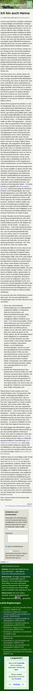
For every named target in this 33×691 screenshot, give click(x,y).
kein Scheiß (25, 436)
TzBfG (10, 321)
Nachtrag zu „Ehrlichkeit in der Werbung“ (18, 636)
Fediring (16, 684)
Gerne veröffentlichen (15, 546)
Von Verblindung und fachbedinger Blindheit (18, 506)
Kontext (18, 679)
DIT (2, 17)
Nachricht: (9, 533)
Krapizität (20, 663)
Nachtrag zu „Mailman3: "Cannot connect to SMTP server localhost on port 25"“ (16, 614)
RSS (3, 571)
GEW (20, 17)
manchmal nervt (13, 461)
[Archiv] (16, 566)
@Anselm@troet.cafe (17, 574)
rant (8, 562)
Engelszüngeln (11, 4)
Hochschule (26, 17)
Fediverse (5, 574)
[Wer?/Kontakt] (7, 566)
